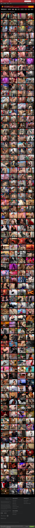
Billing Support (14, 514)
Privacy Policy (14, 500)
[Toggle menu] (1, 1)
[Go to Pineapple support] (8, 516)
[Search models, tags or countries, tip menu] (33, 3)
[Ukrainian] (16, 9)
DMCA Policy (14, 503)
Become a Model (26, 500)
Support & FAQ (14, 512)
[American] (13, 9)
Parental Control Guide (16, 506)
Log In (33, 1)
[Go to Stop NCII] (3, 518)
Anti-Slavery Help (15, 508)
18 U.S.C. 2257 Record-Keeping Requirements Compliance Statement (10, 522)
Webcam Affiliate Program (27, 503)
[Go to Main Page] (5, 1)
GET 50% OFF (31, 6)
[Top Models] (9, 1)
